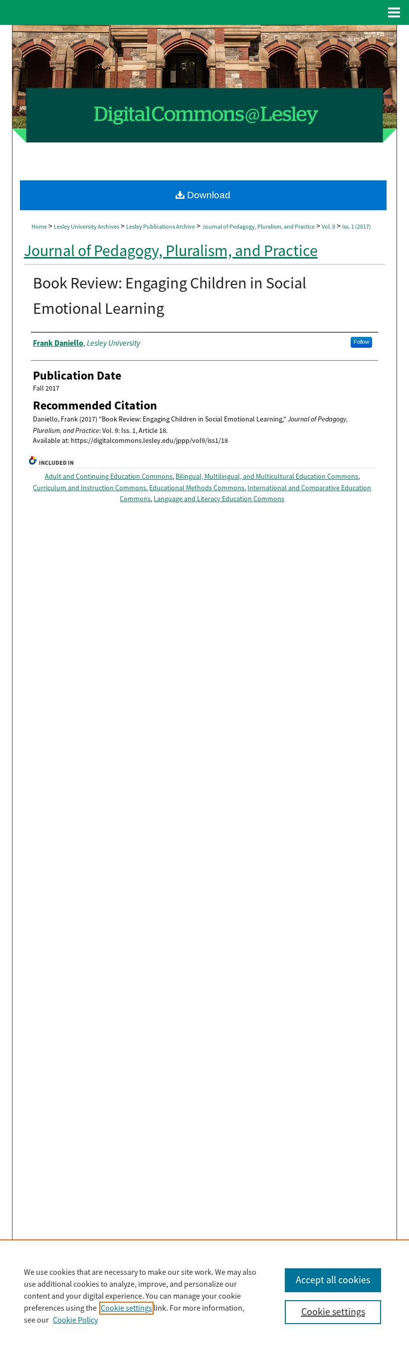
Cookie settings (126, 1308)
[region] (204, 1295)
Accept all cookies (333, 1280)
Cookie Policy (75, 1320)
